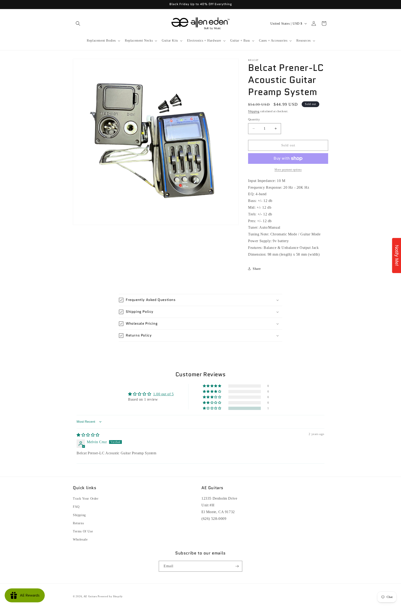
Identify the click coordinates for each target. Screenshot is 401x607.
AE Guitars (90, 596)
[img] (88, 435)
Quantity (254, 119)
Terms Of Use (83, 531)
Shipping (253, 111)
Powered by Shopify (110, 596)
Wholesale (80, 539)
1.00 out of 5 (163, 394)
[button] (78, 23)
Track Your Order (86, 498)
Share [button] (257, 269)
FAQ (76, 506)
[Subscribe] (237, 566)
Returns (78, 523)
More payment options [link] (288, 169)
